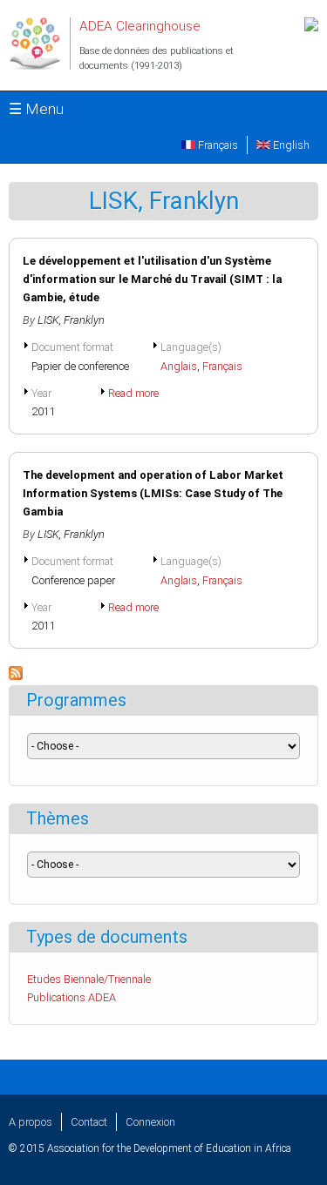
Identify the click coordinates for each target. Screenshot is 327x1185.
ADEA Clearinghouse (140, 26)
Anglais (178, 366)
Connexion (150, 1121)
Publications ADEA (71, 997)
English (290, 144)
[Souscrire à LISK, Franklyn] (16, 676)
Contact (89, 1121)
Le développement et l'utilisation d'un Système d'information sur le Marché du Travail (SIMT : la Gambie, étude (152, 279)
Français (216, 144)
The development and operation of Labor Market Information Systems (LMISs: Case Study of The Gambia (153, 493)
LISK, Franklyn (71, 320)
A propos (30, 1121)
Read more (133, 393)
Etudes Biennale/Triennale (89, 979)
